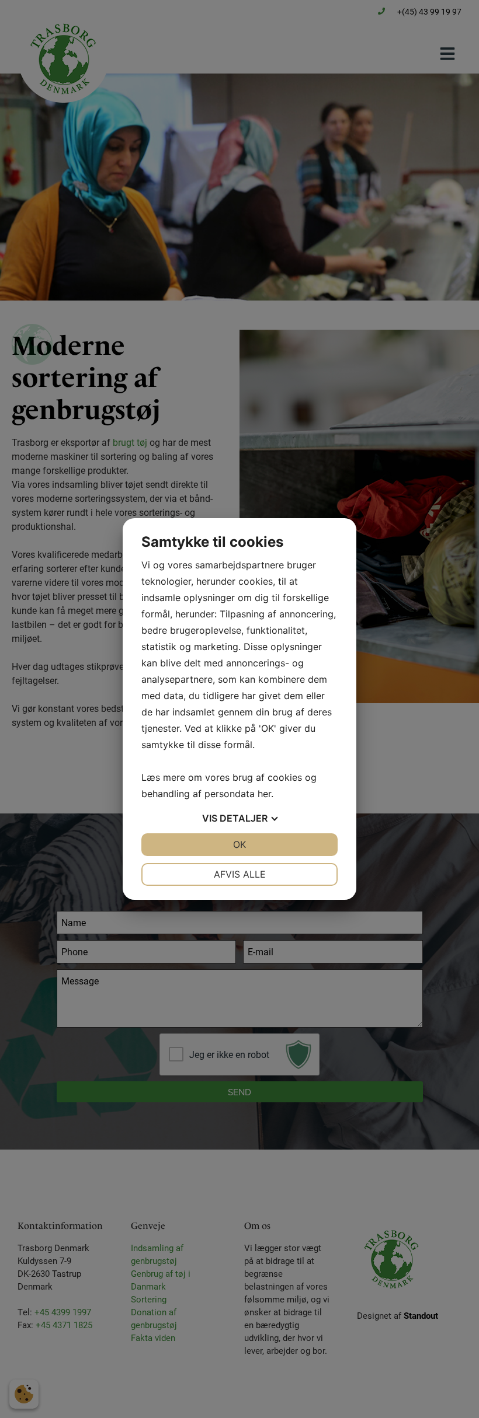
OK (239, 844)
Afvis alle (240, 874)
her (264, 793)
